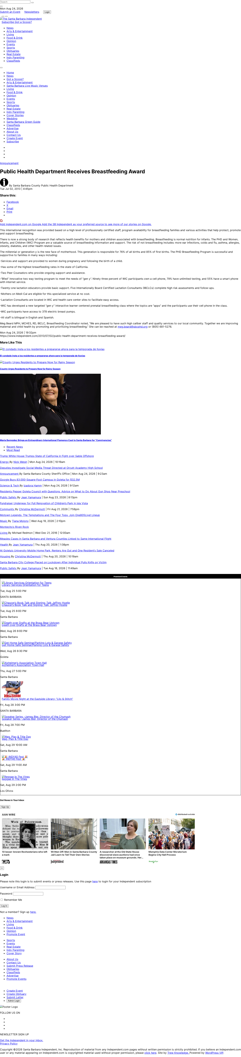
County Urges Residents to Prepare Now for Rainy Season (30, 368)
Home (10, 72)
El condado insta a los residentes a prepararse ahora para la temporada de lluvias (42, 355)
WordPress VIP (214, 1052)
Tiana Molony (20, 521)
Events (11, 44)
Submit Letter (15, 997)
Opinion (11, 41)
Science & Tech (10, 485)
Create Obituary (16, 994)
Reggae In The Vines (14, 779)
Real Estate (13, 54)
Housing (5, 556)
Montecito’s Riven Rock (14, 526)
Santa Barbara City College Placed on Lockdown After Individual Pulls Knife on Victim (53, 562)
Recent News (15, 446)
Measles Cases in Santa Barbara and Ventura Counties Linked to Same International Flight (55, 538)
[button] (25, 841)
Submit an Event (10, 11)
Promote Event (16, 934)
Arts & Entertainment (20, 31)
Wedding (12, 118)
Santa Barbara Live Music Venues (27, 85)
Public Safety (8, 497)
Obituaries (13, 51)
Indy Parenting (15, 57)
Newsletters (31, 11)
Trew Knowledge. (178, 1052)
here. (33, 912)
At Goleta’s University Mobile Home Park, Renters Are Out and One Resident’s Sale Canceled (57, 550)
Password (6, 893)
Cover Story (14, 953)
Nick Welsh (20, 462)
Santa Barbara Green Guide (23, 121)
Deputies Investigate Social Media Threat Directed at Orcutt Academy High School (51, 467)
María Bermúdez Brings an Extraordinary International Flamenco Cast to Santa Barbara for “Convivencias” (56, 440)
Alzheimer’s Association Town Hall (23, 665)
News (10, 28)
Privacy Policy (9, 1043)
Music (4, 521)
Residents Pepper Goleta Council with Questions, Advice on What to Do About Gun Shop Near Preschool (65, 491)
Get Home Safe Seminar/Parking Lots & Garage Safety (35, 645)
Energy (5, 462)
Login (47, 12)
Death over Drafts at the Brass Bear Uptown (29, 625)
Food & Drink (15, 37)
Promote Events (16, 979)
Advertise (13, 128)
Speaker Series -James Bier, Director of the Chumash (35, 719)
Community (7, 509)
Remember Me (12, 899)
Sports (11, 47)
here (95, 881)
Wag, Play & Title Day (15, 739)
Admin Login (14, 1001)
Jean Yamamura (31, 497)
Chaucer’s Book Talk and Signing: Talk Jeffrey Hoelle (34, 605)
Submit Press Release (20, 965)
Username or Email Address (17, 887)
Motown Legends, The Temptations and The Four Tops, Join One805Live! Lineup (50, 515)
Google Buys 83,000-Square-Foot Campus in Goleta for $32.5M (40, 479)
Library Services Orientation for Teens (25, 585)
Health (4, 544)
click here (150, 1052)
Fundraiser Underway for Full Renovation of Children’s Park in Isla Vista (44, 503)
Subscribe (8, 22)
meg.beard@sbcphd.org (133, 326)
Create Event (15, 138)
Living (10, 34)
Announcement (9, 163)
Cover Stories (15, 115)
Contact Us (14, 135)
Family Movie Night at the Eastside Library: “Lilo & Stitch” (37, 699)
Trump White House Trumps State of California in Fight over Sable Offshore (47, 456)
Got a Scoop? (23, 22)
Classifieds (13, 60)
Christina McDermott (32, 509)
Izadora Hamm (33, 485)
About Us (12, 131)
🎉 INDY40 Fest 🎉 (13, 759)
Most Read (13, 450)
